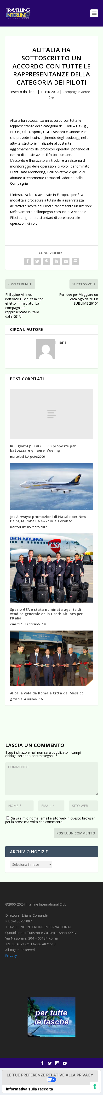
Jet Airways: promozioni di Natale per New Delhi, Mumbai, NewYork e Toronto (48, 518)
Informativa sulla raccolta (29, 1089)
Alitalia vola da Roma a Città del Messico (47, 693)
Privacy (11, 955)
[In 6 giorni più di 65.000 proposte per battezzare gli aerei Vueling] (51, 414)
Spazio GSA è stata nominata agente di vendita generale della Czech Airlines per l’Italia (46, 613)
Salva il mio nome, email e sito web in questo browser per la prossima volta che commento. (50, 820)
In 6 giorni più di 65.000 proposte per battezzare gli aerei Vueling (43, 448)
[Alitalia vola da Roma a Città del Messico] (51, 658)
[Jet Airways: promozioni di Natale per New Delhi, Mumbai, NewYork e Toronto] (51, 486)
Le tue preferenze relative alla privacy (50, 1075)
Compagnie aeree (76, 91)
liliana (32, 91)
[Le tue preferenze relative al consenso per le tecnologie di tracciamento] (94, 1086)
